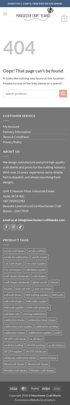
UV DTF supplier (13, 351)
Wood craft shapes (38, 364)
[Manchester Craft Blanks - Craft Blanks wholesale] (35, 14)
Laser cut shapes (42, 288)
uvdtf (57, 332)
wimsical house (48, 357)
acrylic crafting (36, 250)
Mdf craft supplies (14, 307)
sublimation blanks (14, 320)
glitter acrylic (40, 282)
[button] (5, 14)
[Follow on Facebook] (6, 227)
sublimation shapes (14, 332)
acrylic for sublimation (16, 257)
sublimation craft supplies (18, 326)
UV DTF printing (36, 345)
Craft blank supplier (35, 269)
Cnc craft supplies (36, 263)
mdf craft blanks (13, 294)
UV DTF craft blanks (15, 338)
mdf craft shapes (13, 301)
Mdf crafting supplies (37, 294)
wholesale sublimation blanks (20, 357)
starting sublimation (34, 313)
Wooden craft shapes (42, 370)
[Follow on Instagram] (13, 227)
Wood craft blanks (14, 364)
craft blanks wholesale (16, 276)
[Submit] (63, 93)
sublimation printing (47, 326)
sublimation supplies (40, 332)
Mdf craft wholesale (38, 307)
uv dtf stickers (56, 345)
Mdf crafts (58, 294)
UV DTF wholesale (36, 351)
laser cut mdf (22, 288)
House (54, 282)
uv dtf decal (36, 338)
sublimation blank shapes (42, 320)
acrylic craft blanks (14, 250)
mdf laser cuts (12, 313)
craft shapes (39, 276)
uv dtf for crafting (13, 345)
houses (8, 288)
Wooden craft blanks (15, 370)
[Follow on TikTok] (20, 227)
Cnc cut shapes (12, 269)
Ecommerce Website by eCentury (35, 400)
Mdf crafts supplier (36, 301)
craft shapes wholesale (16, 282)
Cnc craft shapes (13, 263)
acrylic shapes (39, 257)
